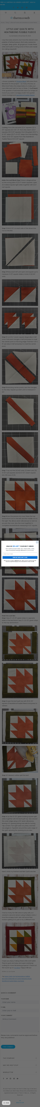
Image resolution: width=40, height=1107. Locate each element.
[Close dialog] (37, 542)
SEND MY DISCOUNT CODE (20, 557)
